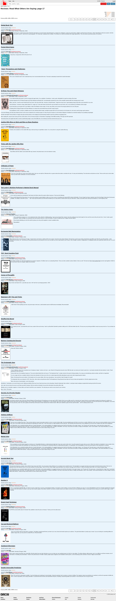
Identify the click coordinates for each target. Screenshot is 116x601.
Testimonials (93, 597)
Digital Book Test (7, 25)
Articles (53, 599)
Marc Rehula (9, 484)
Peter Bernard (9, 279)
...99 (111, 19)
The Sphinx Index (7, 209)
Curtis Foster (9, 397)
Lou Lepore (9, 345)
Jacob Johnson (10, 73)
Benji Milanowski (10, 126)
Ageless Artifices (7, 414)
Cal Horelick (9, 323)
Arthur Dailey (42, 599)
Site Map (92, 599)
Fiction (28, 599)
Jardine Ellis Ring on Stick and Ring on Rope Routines (19, 122)
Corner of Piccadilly (7, 275)
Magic (2, 597)
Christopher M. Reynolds (12, 95)
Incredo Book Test (7, 458)
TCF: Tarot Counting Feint (10, 253)
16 (91, 19)
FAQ (66, 599)
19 (100, 19)
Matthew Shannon (10, 506)
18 (97, 19)
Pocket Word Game (7, 47)
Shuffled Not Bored (7, 319)
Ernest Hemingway (56, 597)
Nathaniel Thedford (10, 214)
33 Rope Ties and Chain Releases (12, 91)
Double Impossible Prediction (11, 567)
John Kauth (9, 419)
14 (85, 19)
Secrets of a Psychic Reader (10, 393)
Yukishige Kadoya (10, 257)
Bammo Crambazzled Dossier (11, 340)
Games (15, 597)
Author (113, 3)
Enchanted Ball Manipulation (11, 231)
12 (78, 19)
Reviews (79, 599)
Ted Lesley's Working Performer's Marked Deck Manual (20, 187)
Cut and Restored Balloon (10, 524)
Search (103, 3)
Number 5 (4, 480)
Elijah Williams (9, 192)
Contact (66, 597)
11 (75, 19)
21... (107, 19)
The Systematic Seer (8, 362)
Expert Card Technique (9, 502)
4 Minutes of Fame (7, 166)
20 (103, 19)
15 (88, 19)
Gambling (3, 599)
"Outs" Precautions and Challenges (13, 69)
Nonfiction (28, 597)
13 (82, 19)
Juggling (15, 599)
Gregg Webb (9, 235)
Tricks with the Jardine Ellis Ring (12, 144)
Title (108, 3)
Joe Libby (8, 528)
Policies (79, 597)
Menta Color (5, 436)
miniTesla (41, 597)
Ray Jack (8, 29)
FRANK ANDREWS (10, 301)
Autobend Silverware (8, 546)
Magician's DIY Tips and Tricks (11, 297)
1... (72, 19)
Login (114, 1)
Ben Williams (9, 572)
